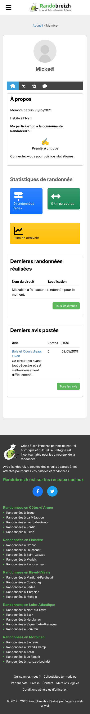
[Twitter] (52, 491)
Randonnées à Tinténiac (22, 592)
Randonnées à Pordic (20, 527)
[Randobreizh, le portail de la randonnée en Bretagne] (50, 7)
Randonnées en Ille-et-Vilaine (26, 572)
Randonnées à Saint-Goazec (25, 554)
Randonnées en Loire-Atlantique (29, 605)
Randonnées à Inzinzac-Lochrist (28, 661)
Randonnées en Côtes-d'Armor (28, 507)
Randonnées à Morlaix (21, 559)
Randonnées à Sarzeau (22, 642)
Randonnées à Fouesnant (23, 550)
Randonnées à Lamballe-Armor (27, 522)
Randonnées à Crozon (21, 545)
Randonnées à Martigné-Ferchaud (29, 577)
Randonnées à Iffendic (21, 596)
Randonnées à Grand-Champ (26, 647)
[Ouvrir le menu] (8, 7)
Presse (35, 683)
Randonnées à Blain (19, 614)
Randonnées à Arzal (20, 652)
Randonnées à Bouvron (22, 629)
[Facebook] (37, 491)
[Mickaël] (45, 51)
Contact (47, 683)
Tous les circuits (66, 306)
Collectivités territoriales (60, 676)
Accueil (38, 25)
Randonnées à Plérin (20, 532)
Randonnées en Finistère (23, 540)
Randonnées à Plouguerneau (25, 564)
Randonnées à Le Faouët (23, 656)
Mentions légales (67, 683)
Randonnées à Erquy (20, 512)
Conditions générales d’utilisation (45, 689)
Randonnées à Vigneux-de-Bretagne (31, 624)
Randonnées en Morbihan (24, 637)
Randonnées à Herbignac (23, 619)
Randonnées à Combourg (23, 582)
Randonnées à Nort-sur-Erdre (26, 610)
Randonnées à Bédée (20, 587)
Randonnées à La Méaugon (25, 517)
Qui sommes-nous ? (27, 676)
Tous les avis (68, 386)
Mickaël (45, 69)
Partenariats (19, 683)
